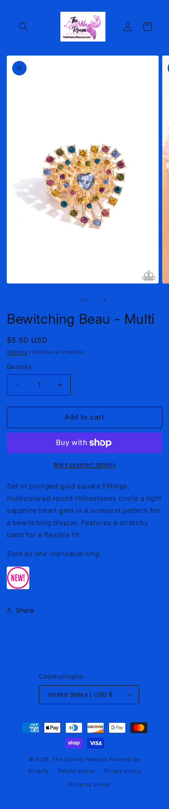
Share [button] (25, 610)
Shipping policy (89, 784)
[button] (23, 27)
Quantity (19, 366)
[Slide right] (104, 300)
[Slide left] (65, 300)
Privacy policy (122, 770)
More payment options (84, 464)
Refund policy (76, 770)
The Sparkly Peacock (80, 759)
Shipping (17, 351)
